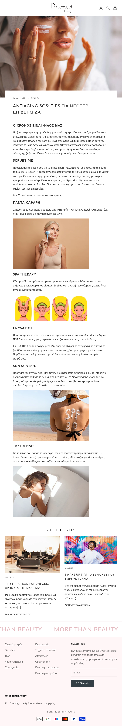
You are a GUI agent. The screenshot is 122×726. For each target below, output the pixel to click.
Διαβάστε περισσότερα (17, 613)
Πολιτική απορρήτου (46, 673)
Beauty (35, 98)
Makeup (9, 577)
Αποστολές (41, 655)
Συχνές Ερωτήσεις (45, 650)
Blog (7, 655)
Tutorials (10, 650)
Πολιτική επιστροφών (47, 667)
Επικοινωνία (42, 644)
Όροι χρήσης (42, 661)
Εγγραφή (83, 683)
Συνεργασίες (12, 667)
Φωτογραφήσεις (14, 661)
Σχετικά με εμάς (13, 644)
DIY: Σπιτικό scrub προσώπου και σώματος (37, 195)
